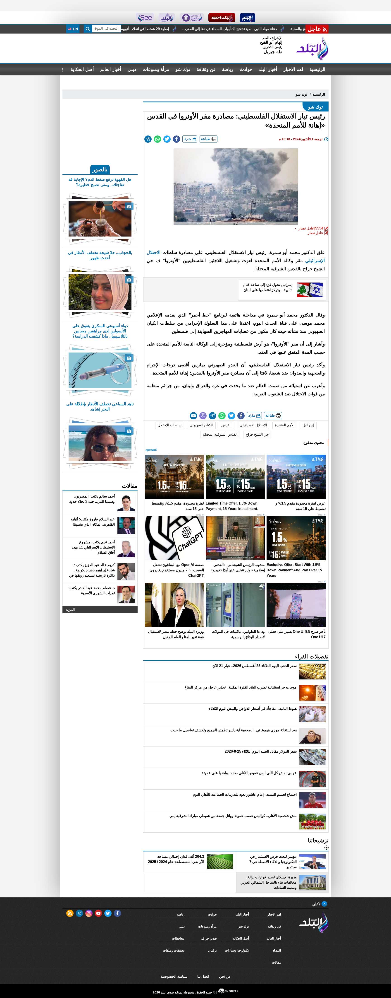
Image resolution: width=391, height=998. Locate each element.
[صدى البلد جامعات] (192, 17)
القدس (226, 425)
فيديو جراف (209, 938)
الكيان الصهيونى (201, 425)
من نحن (225, 976)
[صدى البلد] (312, 48)
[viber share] (203, 415)
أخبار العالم (110, 69)
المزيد (70, 609)
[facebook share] (176, 139)
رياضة (227, 69)
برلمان (212, 950)
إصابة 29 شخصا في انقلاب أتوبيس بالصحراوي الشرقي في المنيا (193, 29)
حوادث (246, 69)
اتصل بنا (203, 976)
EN (75, 29)
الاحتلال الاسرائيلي (253, 425)
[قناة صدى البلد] (247, 17)
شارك (188, 139)
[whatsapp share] (157, 139)
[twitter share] (167, 139)
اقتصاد (277, 950)
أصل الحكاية (82, 69)
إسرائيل (308, 425)
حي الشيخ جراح (257, 434)
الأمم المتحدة (284, 425)
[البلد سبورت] (221, 17)
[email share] (148, 139)
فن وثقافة (206, 69)
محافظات (178, 938)
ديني (132, 69)
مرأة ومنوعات (156, 69)
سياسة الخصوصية (174, 976)
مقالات (276, 962)
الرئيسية (317, 69)
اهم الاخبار (293, 69)
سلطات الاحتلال (169, 425)
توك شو (183, 69)
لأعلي (317, 904)
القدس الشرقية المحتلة (220, 434)
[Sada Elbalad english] (145, 17)
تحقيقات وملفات (174, 950)
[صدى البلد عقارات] (167, 17)
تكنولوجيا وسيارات (237, 950)
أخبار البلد (268, 69)
